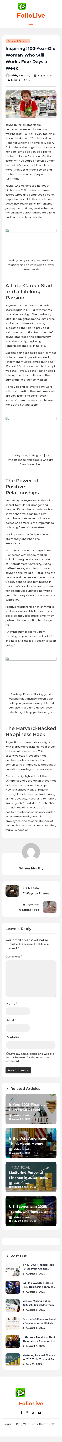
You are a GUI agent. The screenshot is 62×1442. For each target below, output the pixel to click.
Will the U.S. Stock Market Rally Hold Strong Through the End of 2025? (38, 1286)
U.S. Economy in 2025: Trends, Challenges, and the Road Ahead (30, 1212)
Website (13, 1037)
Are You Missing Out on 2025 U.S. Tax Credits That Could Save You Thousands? (39, 1305)
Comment (14, 956)
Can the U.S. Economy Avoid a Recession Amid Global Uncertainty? (39, 1323)
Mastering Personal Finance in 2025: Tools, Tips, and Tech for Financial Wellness (39, 1359)
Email (11, 1020)
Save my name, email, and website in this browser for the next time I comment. (30, 1057)
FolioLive (31, 15)
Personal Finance (18, 41)
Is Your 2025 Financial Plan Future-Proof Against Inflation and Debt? (38, 1268)
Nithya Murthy (20, 75)
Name (11, 1003)
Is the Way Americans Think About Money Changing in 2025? (28, 1144)
